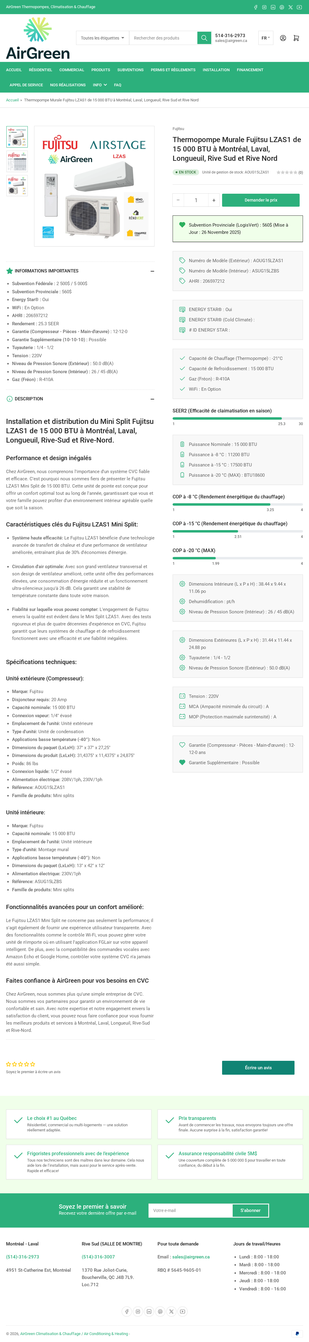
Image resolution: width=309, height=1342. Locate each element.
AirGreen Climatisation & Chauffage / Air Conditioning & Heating (74, 1333)
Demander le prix (261, 200)
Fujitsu (178, 128)
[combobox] (170, 38)
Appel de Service (26, 85)
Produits (100, 70)
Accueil (14, 70)
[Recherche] (204, 38)
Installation (216, 70)
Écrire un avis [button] (258, 1067)
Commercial (71, 70)
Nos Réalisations (68, 85)
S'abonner (250, 1210)
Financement (250, 70)
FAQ (117, 85)
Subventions (130, 70)
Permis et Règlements (173, 70)
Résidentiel (40, 70)
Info (97, 85)
